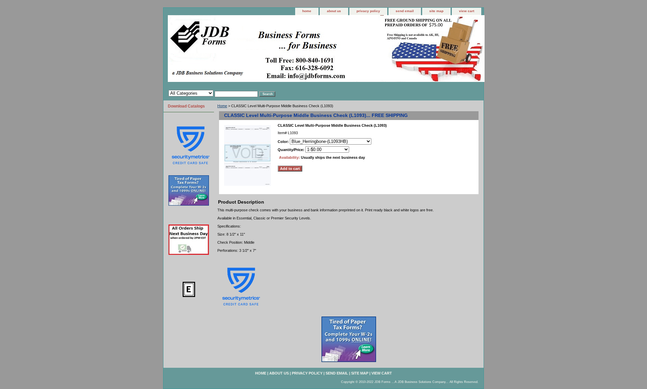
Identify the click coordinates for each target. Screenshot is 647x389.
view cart (466, 11)
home (306, 11)
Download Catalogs (186, 106)
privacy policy (368, 11)
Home (222, 106)
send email (405, 11)
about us (334, 11)
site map (436, 11)
